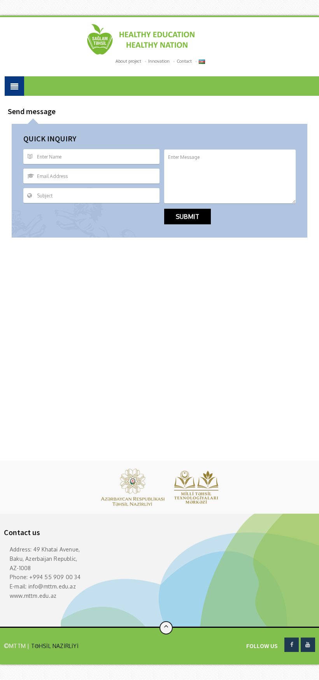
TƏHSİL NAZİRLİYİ (53, 646)
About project (128, 61)
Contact (184, 61)
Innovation (159, 61)
